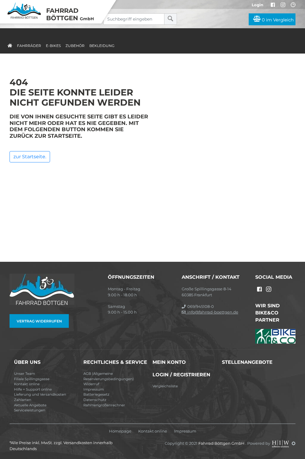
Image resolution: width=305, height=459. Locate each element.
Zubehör (75, 45)
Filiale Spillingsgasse (31, 379)
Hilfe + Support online (33, 389)
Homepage (120, 431)
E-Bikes (53, 45)
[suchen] (170, 19)
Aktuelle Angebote (30, 405)
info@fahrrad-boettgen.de (212, 312)
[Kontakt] (293, 4)
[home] (10, 44)
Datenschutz (94, 400)
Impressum (93, 389)
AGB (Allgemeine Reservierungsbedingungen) (108, 376)
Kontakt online (27, 384)
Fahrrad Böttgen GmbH (221, 443)
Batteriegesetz (96, 394)
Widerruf (91, 384)
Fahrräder (29, 45)
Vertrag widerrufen (39, 321)
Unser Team (24, 374)
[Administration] (293, 443)
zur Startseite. (29, 156)
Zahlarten (22, 400)
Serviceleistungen (29, 410)
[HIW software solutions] (281, 443)
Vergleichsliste (165, 386)
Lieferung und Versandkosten (40, 394)
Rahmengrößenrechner (104, 405)
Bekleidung (101, 45)
